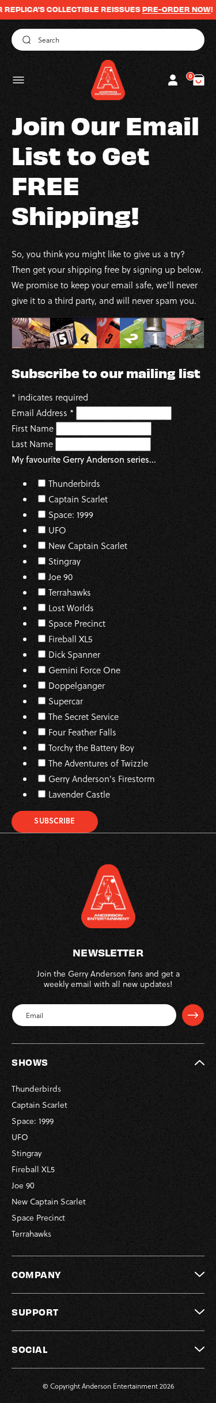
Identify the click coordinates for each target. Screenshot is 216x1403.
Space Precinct (76, 623)
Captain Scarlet (78, 499)
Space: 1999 (70, 514)
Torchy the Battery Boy (91, 747)
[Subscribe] (193, 1015)
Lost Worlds (71, 607)
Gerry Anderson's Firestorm (101, 778)
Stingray (64, 561)
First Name (34, 428)
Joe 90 (60, 576)
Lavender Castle (79, 794)
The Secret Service (83, 716)
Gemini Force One (84, 670)
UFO (57, 530)
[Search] (25, 40)
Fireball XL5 (70, 638)
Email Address (43, 412)
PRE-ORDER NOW (164, 9)
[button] (18, 80)
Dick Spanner (74, 654)
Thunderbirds (74, 483)
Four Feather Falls (82, 732)
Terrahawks (69, 592)
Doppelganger (76, 685)
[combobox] (108, 40)
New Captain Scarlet (87, 545)
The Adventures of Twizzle (98, 763)
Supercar (65, 701)
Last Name (33, 443)
